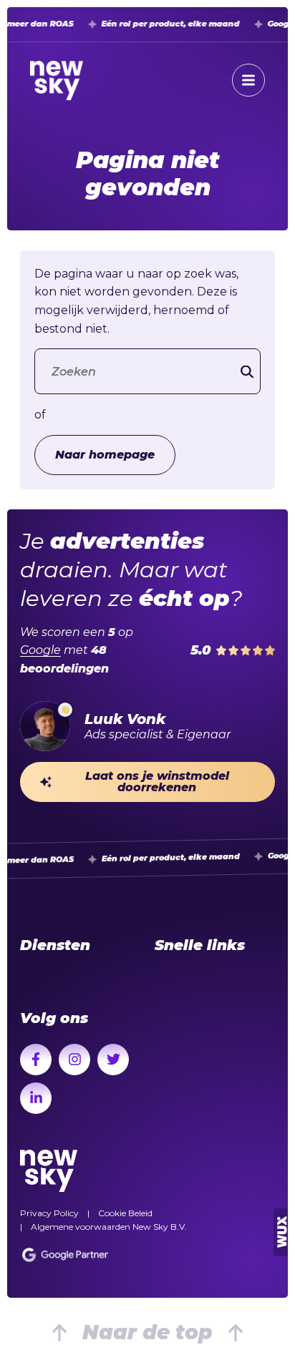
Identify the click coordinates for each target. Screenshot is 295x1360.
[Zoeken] (247, 371)
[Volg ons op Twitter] (113, 1059)
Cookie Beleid (125, 1213)
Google (40, 650)
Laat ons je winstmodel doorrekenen (157, 781)
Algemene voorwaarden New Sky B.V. (109, 1226)
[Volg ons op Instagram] (74, 1059)
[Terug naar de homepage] (56, 80)
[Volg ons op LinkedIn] (36, 1098)
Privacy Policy (49, 1213)
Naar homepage (105, 454)
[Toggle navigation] (248, 80)
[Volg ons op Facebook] (36, 1059)
